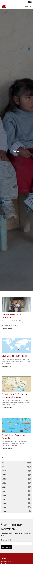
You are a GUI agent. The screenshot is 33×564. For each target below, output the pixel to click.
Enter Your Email (6, 540)
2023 (16, 475)
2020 (16, 487)
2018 (16, 495)
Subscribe (6, 547)
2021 (16, 483)
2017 (16, 499)
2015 (16, 507)
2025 (16, 467)
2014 (16, 511)
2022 (16, 479)
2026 (16, 463)
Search (25, 1)
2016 (16, 503)
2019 (16, 491)
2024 (16, 471)
